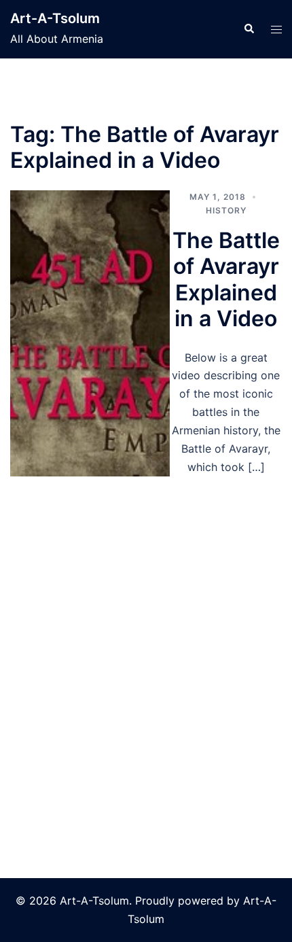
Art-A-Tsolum (55, 18)
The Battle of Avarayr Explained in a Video (226, 279)
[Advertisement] (146, 626)
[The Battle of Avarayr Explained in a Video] (90, 333)
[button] (248, 29)
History (226, 210)
